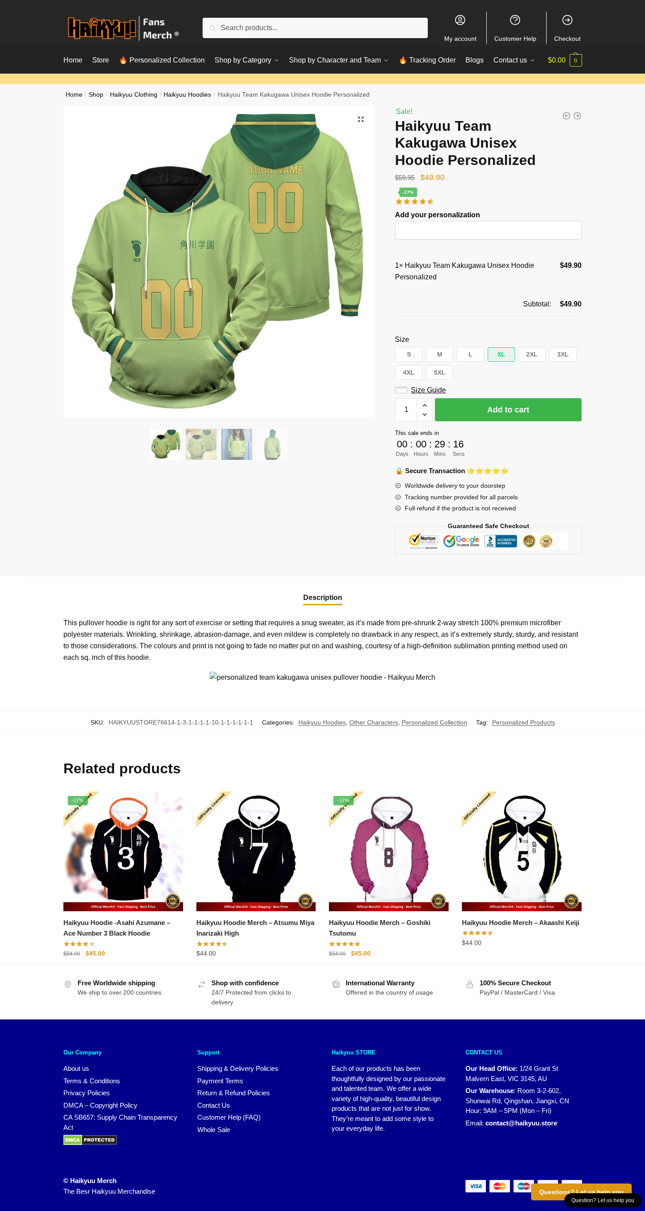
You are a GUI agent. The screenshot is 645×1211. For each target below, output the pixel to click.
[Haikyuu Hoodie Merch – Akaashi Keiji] (522, 851)
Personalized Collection (434, 722)
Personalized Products (523, 722)
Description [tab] (322, 597)
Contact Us (213, 1105)
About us (76, 1068)
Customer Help (515, 38)
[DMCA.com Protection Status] (90, 1139)
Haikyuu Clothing (133, 94)
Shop (96, 94)
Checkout (567, 38)
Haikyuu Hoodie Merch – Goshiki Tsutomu (379, 928)
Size (402, 339)
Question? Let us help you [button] (602, 1200)
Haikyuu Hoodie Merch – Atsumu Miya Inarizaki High (255, 928)
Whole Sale (213, 1129)
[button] (361, 119)
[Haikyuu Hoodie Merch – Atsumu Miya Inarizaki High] (256, 851)
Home (74, 94)
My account (460, 38)
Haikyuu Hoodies (187, 94)
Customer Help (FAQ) (229, 1117)
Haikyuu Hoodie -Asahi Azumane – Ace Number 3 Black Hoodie (116, 928)
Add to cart (508, 409)
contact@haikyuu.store (521, 1123)
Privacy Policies (86, 1093)
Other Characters (373, 722)
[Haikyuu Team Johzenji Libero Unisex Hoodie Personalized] (577, 115)
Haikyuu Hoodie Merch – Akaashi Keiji (520, 922)
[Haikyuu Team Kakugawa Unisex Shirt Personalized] (566, 115)
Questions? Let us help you (581, 1191)
